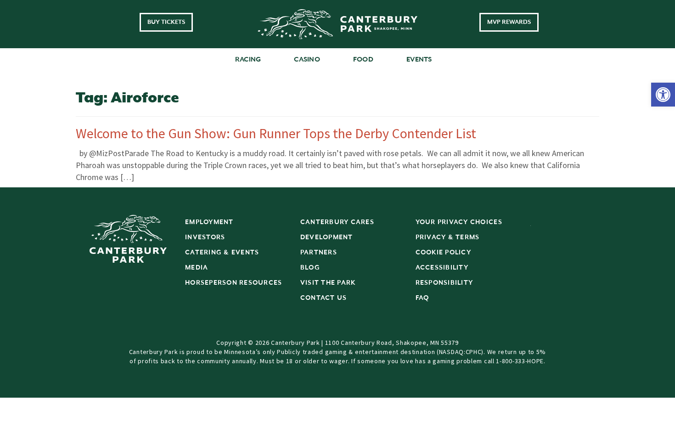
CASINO (307, 59)
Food (363, 59)
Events (419, 59)
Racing (248, 59)
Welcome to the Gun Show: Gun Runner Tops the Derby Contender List (276, 133)
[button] (663, 95)
